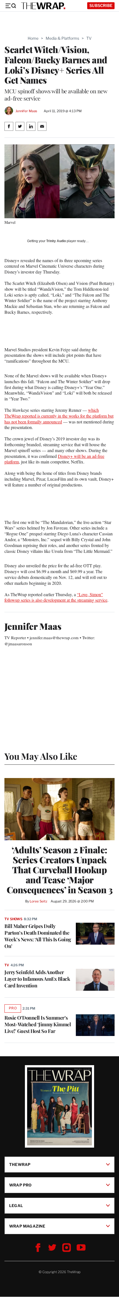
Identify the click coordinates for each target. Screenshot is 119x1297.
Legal (16, 1205)
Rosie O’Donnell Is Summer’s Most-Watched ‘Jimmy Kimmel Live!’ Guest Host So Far (37, 1024)
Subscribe (100, 5)
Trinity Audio (56, 241)
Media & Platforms (62, 38)
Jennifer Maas (26, 111)
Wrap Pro (20, 1185)
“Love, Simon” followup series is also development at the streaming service (55, 597)
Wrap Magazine (27, 1226)
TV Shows (13, 919)
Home (33, 38)
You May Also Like (40, 756)
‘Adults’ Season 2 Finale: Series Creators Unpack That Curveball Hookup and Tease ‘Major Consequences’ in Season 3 (60, 870)
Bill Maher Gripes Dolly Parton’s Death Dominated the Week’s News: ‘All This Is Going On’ (37, 936)
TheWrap (19, 1164)
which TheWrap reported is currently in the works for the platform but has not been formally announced (58, 416)
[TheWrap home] (43, 5)
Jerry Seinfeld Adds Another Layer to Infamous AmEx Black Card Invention (37, 979)
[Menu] (10, 5)
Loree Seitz (38, 901)
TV (89, 38)
